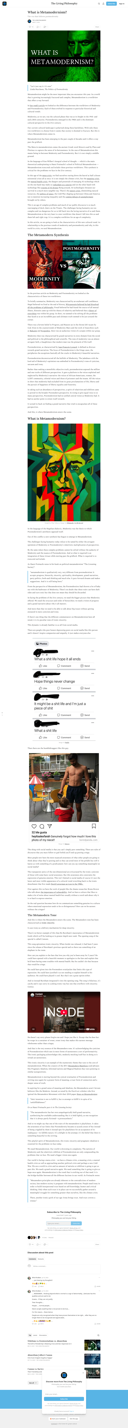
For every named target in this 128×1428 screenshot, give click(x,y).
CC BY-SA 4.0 (78, 523)
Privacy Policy (79, 1405)
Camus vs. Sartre (36, 1369)
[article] (64, 1345)
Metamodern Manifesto (78, 1065)
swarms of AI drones (49, 187)
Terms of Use (74, 1403)
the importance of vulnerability (54, 892)
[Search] (99, 4)
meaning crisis (93, 178)
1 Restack (51, 1237)
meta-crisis (47, 175)
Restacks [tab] (41, 1259)
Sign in (121, 4)
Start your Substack (59, 1419)
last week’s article (37, 105)
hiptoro (67, 844)
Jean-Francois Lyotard (67, 347)
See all (31, 1383)
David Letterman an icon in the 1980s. (67, 884)
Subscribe (111, 4)
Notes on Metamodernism (87, 1094)
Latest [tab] (35, 1335)
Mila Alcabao (36, 1277)
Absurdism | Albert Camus (40, 1355)
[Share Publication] (103, 4)
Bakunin (33, 330)
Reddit (67, 742)
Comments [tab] (32, 1259)
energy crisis (75, 190)
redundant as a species (62, 184)
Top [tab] (30, 1335)
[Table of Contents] (2, 714)
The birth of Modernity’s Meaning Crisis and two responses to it (49, 1344)
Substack (54, 1424)
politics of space (46, 193)
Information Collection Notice (63, 1405)
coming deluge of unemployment (79, 196)
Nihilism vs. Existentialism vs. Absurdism (47, 1341)
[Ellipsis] (99, 1277)
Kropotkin (45, 330)
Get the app (74, 1419)
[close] (83, 1372)
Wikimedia (70, 523)
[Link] (24, 235)
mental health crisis (39, 181)
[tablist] (36, 1259)
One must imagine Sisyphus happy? (40, 1358)
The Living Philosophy (39, 20)
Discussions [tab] (43, 1335)
